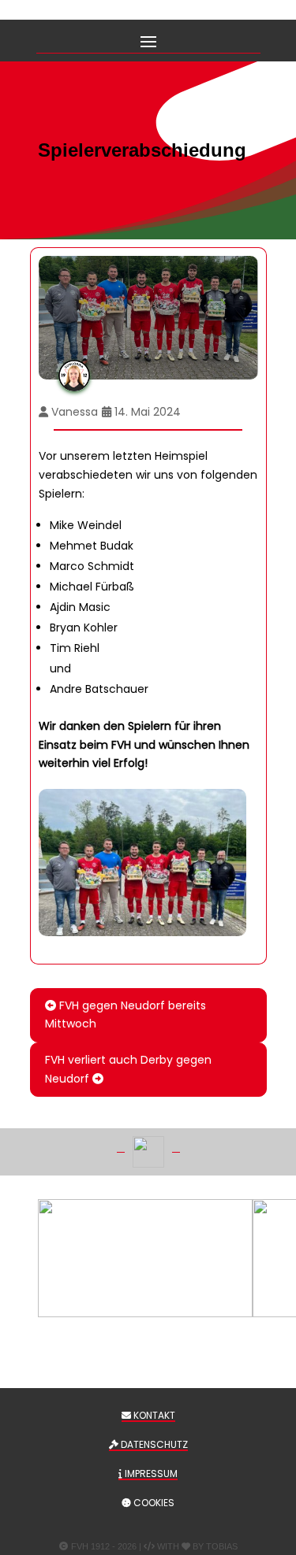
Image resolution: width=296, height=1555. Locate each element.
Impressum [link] (150, 1473)
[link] (142, 862)
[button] (148, 40)
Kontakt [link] (153, 1415)
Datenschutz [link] (153, 1444)
